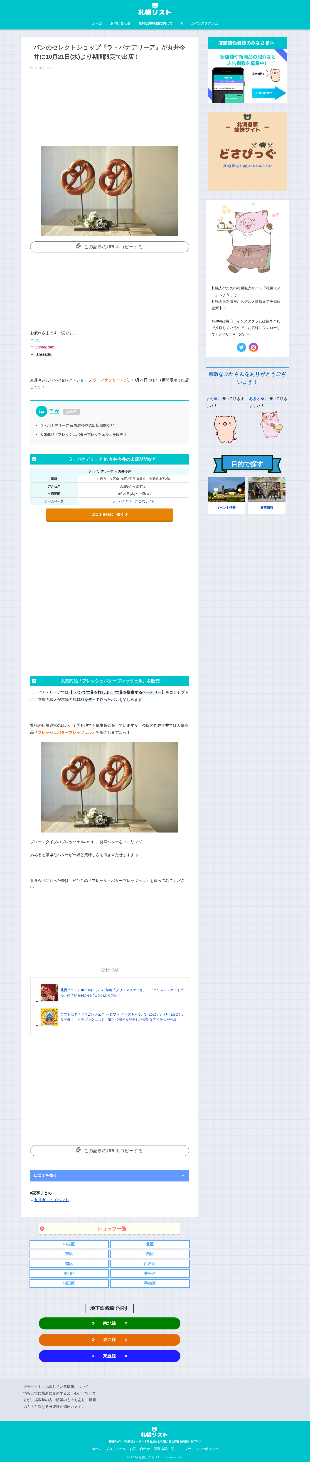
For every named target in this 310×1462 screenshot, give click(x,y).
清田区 (69, 1283)
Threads (43, 354)
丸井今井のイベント (51, 1200)
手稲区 (150, 1283)
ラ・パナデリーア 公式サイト (133, 501)
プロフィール (116, 1449)
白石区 (150, 1264)
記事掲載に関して (167, 1449)
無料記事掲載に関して (156, 23)
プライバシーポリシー (202, 1449)
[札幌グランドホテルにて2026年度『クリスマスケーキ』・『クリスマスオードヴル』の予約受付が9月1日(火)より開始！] (112, 1001)
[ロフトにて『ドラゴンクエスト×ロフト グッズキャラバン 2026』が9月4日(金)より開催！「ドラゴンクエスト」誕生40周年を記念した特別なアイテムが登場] (112, 1025)
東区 (69, 1254)
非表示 (71, 412)
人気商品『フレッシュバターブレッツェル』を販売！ (83, 434)
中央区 (69, 1244)
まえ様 (211, 399)
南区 (69, 1264)
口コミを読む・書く (107, 514)
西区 (150, 1254)
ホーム (97, 23)
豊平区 (150, 1273)
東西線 (109, 1339)
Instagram (44, 347)
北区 (150, 1244)
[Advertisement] (109, 109)
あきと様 (256, 399)
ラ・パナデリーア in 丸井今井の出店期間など (77, 425)
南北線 (109, 1323)
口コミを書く (45, 1175)
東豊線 (109, 1355)
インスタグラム (206, 23)
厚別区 (69, 1273)
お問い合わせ (120, 23)
